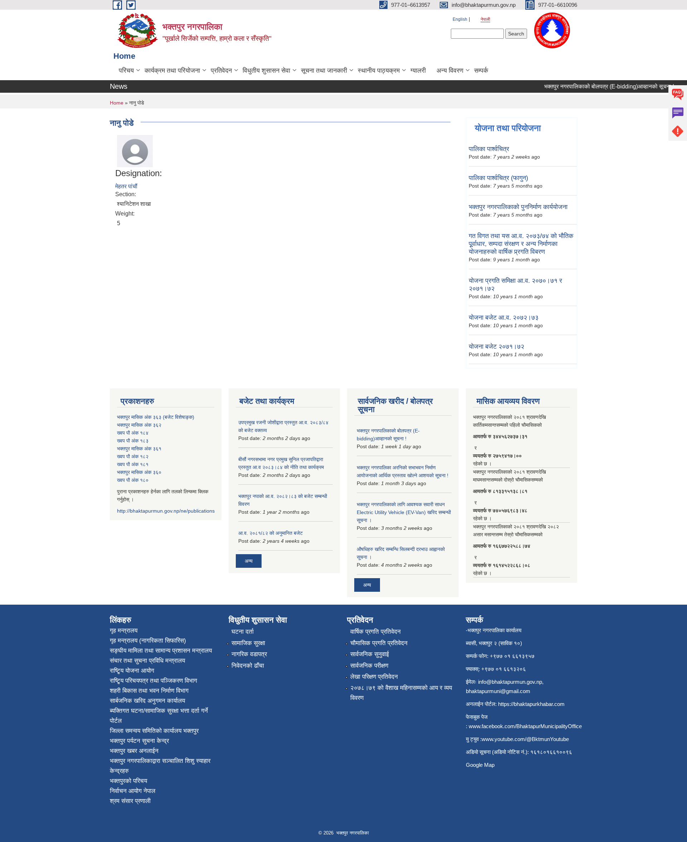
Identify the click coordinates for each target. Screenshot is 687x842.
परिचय (126, 70)
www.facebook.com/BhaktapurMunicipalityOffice (525, 726)
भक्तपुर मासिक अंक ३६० (139, 472)
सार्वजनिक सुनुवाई (369, 654)
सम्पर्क (481, 70)
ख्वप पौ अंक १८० (132, 480)
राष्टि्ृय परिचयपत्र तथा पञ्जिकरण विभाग (153, 680)
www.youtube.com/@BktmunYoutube (525, 739)
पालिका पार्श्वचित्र (489, 149)
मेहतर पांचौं (126, 186)
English (460, 19)
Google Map (480, 765)
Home (116, 103)
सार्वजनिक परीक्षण (369, 665)
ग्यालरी (418, 70)
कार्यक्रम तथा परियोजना (172, 70)
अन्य (249, 561)
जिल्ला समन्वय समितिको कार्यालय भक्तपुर (154, 730)
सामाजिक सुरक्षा (248, 643)
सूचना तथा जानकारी (324, 70)
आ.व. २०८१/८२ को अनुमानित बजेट (270, 533)
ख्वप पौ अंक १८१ (132, 464)
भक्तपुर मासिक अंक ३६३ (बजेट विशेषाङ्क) (155, 417)
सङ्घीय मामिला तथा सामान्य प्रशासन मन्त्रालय (161, 650)
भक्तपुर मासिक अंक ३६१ (139, 448)
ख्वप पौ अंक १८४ (132, 433)
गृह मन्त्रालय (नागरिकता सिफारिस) (148, 640)
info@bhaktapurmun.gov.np (510, 682)
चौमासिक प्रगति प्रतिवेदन (379, 643)
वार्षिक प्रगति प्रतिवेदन (375, 631)
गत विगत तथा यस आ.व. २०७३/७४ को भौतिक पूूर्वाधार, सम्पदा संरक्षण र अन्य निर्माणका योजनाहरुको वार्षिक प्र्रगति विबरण (521, 243)
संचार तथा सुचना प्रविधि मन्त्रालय (147, 660)
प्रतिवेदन (221, 70)
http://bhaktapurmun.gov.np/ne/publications (166, 511)
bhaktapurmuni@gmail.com (498, 691)
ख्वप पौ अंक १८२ (132, 456)
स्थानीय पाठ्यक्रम (379, 70)
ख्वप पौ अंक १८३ (132, 441)
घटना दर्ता (243, 631)
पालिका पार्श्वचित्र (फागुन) (498, 178)
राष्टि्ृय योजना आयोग (132, 670)
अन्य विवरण (450, 70)
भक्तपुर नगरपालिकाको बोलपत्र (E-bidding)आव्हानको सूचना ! (600, 86)
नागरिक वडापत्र (249, 654)
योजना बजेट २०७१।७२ (496, 346)
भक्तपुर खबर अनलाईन (134, 750)
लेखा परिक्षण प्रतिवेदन (374, 676)
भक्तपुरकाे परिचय (128, 781)
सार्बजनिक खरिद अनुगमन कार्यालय (147, 700)
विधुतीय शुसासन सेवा (266, 70)
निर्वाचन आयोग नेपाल (132, 791)
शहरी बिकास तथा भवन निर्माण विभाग (149, 690)
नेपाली (485, 19)
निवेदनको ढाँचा (248, 665)
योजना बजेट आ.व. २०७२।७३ (504, 317)
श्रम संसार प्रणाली (130, 801)
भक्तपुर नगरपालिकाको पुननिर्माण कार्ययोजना (518, 206)
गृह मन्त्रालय (123, 630)
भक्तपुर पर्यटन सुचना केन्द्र (139, 740)
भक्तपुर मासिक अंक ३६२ (139, 425)
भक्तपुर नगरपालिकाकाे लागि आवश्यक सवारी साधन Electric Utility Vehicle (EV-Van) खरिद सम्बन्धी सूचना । (404, 512)
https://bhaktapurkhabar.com (531, 704)
